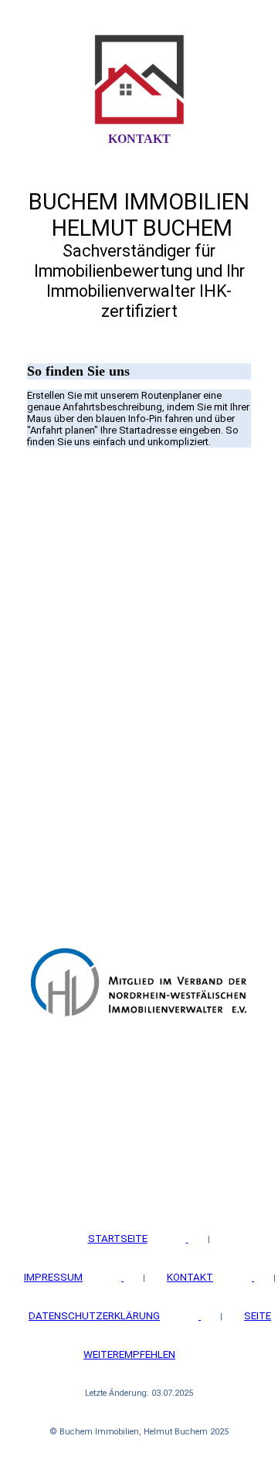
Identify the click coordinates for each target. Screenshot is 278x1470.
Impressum (53, 1277)
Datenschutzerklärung (94, 1316)
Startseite (117, 1238)
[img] (139, 79)
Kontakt (139, 138)
